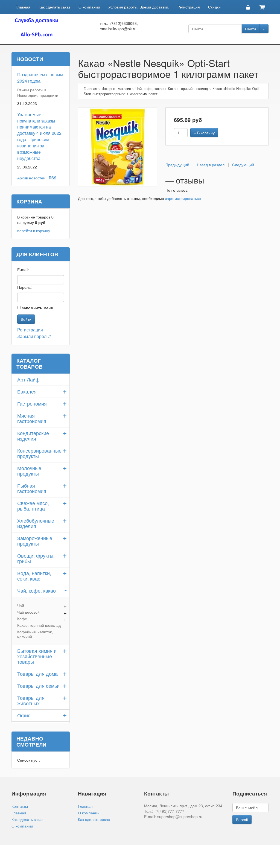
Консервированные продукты (39, 453)
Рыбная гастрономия (31, 488)
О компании (89, 7)
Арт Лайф (28, 379)
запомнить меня (37, 307)
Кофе (22, 618)
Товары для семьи (38, 685)
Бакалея (27, 391)
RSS (52, 177)
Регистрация (188, 7)
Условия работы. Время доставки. (138, 7)
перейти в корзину (33, 230)
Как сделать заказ (54, 7)
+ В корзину (204, 132)
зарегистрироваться (183, 198)
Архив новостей (31, 177)
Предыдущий (177, 164)
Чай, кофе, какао (36, 590)
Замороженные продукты (34, 540)
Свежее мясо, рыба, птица (33, 505)
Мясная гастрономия (31, 418)
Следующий (243, 164)
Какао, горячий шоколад (39, 625)
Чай (20, 605)
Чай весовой (28, 612)
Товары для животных (31, 700)
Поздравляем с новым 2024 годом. (40, 77)
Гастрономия (32, 403)
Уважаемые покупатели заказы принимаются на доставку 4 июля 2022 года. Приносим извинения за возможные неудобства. (39, 136)
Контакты (19, 806)
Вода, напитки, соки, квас (34, 575)
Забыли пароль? (34, 336)
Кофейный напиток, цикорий (35, 634)
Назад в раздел (210, 164)
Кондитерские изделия (33, 435)
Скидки (214, 7)
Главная (23, 7)
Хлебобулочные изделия (35, 523)
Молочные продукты (29, 470)
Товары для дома (37, 673)
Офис (23, 715)
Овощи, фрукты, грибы (36, 558)
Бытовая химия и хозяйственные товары (37, 656)
